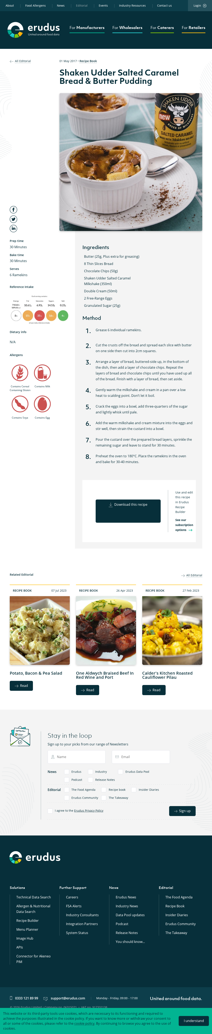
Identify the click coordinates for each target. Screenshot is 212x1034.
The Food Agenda (83, 790)
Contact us (164, 5)
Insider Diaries (149, 790)
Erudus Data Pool (137, 772)
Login (197, 5)
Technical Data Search (33, 897)
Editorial (82, 5)
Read (24, 685)
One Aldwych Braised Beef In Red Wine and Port (105, 675)
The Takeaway (118, 798)
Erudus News (126, 897)
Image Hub (24, 938)
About (10, 5)
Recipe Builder (27, 920)
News (61, 5)
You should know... (130, 941)
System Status (77, 932)
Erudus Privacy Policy (88, 811)
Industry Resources (132, 5)
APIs (19, 947)
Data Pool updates (130, 915)
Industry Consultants (82, 915)
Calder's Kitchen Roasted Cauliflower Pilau (167, 675)
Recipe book (117, 790)
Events (103, 5)
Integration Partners (82, 924)
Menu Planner (27, 929)
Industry (101, 772)
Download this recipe (130, 504)
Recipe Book (88, 61)
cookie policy (84, 1023)
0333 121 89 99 (26, 998)
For (87, 27)
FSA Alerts (74, 906)
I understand (194, 1020)
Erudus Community (84, 798)
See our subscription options (184, 525)
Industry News (127, 906)
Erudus (76, 772)
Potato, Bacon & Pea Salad (36, 673)
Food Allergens (35, 5)
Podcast (76, 780)
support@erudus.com (68, 998)
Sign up (185, 811)
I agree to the (79, 811)
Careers (72, 897)
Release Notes (105, 780)
